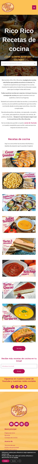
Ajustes (14, 461)
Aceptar (6, 461)
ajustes (16, 457)
